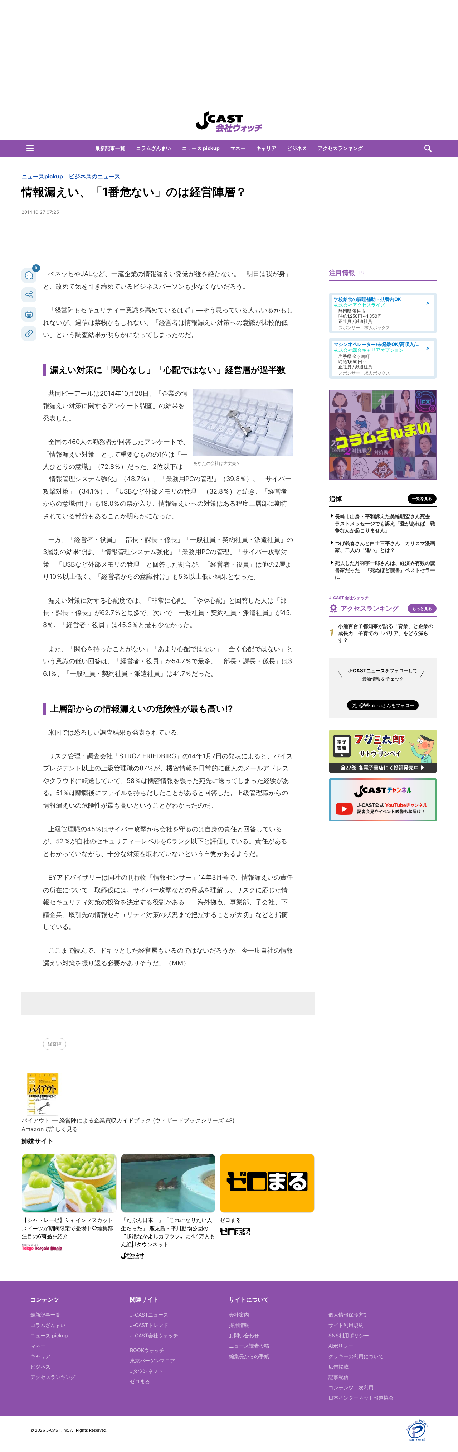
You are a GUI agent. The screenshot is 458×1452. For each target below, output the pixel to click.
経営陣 (55, 1044)
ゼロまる (140, 1381)
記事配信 (338, 1377)
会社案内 (239, 1315)
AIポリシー (340, 1346)
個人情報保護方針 (348, 1315)
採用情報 (239, 1325)
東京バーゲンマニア (152, 1360)
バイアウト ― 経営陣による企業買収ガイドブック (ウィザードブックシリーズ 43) (128, 1120)
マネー (237, 148)
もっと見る (422, 608)
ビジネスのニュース (94, 176)
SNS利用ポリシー (348, 1335)
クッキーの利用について (356, 1356)
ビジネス (297, 148)
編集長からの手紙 (249, 1356)
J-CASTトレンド (149, 1325)
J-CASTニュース (149, 1315)
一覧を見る (422, 498)
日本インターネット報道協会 (361, 1398)
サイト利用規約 (346, 1325)
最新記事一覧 (110, 148)
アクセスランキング (340, 148)
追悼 (335, 499)
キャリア (266, 148)
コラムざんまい (153, 148)
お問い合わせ (244, 1335)
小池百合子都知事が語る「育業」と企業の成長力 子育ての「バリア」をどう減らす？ (385, 633)
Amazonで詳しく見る (49, 1129)
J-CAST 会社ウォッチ (229, 122)
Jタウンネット (146, 1371)
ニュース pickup (201, 148)
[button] (30, 148)
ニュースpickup (42, 176)
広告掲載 (338, 1367)
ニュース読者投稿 (249, 1346)
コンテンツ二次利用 (351, 1387)
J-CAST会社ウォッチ (154, 1335)
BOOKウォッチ (147, 1350)
